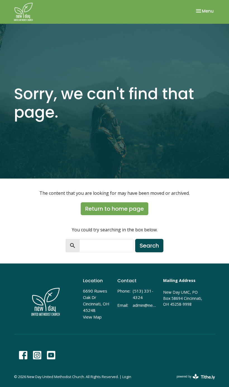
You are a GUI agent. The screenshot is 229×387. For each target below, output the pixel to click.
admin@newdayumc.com (145, 305)
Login (126, 376)
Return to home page (114, 209)
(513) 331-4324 (143, 294)
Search (149, 246)
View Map (92, 317)
